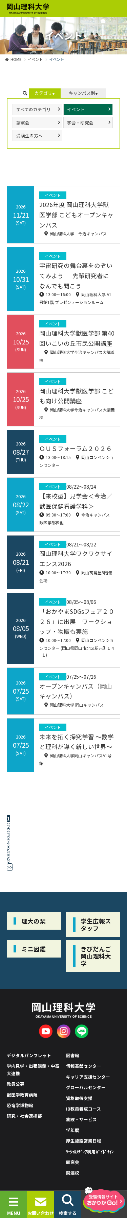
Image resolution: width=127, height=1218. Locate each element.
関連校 (72, 1172)
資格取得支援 (79, 1098)
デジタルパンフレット (29, 1055)
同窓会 (72, 1162)
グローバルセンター (86, 1087)
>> (10, 867)
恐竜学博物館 (20, 1105)
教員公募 (15, 1084)
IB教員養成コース (83, 1108)
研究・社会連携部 (24, 1116)
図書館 (72, 1055)
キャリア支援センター (88, 1076)
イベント (35, 59)
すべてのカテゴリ (33, 109)
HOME (15, 59)
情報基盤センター (83, 1066)
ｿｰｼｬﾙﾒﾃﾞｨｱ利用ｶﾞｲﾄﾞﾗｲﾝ (89, 1151)
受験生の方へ (29, 135)
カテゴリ (43, 93)
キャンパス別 (82, 93)
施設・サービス (81, 1119)
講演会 (22, 122)
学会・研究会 (80, 122)
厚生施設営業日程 (83, 1140)
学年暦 (72, 1130)
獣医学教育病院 (22, 1095)
